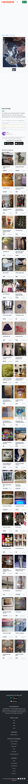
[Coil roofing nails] (20, 222)
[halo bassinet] (7, 264)
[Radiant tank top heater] (7, 158)
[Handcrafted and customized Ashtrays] (20, 413)
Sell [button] (25, 2)
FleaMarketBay (14, 778)
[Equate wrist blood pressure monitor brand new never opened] (7, 222)
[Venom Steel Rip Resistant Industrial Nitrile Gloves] (20, 201)
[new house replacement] (20, 476)
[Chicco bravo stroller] (7, 307)
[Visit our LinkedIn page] (24, 778)
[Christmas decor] (7, 179)
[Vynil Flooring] (20, 582)
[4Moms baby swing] (20, 264)
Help (14, 760)
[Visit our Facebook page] (22, 778)
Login (14, 725)
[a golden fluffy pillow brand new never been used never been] (7, 370)
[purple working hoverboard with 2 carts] (20, 285)
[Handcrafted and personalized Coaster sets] (7, 413)
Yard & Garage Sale (14, 754)
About (14, 723)
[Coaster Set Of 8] (20, 328)
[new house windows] (7, 497)
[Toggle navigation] (17, 2)
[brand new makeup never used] (20, 179)
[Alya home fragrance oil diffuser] (7, 201)
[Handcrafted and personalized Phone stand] (7, 391)
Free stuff (14, 751)
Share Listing (6, 123)
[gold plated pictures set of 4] (7, 603)
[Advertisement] (14, 19)
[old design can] (7, 243)
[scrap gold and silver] (20, 497)
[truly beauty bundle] (7, 540)
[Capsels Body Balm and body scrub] (20, 370)
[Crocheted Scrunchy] (20, 307)
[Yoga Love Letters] (7, 519)
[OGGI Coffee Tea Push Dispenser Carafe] (20, 561)
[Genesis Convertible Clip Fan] (20, 455)
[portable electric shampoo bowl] (20, 349)
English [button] (14, 780)
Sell (14, 720)
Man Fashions (14, 743)
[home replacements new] (7, 476)
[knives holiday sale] (20, 540)
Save (4, 128)
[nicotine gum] (20, 603)
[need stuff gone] (7, 285)
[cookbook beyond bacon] (7, 646)
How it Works (14, 763)
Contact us (14, 773)
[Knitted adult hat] (7, 328)
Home (3, 35)
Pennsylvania (9, 120)
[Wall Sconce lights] (7, 625)
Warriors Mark (14, 120)
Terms (14, 771)
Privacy (14, 768)
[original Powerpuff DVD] (20, 646)
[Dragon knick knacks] (20, 158)
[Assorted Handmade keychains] (7, 434)
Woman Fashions (14, 741)
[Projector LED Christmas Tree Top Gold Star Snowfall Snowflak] (7, 561)
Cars (14, 749)
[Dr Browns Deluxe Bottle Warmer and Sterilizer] (20, 434)
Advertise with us (14, 734)
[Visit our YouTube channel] (18, 778)
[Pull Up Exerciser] (7, 582)
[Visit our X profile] (20, 778)
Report (5, 125)
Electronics (14, 746)
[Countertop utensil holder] (20, 391)
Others (7, 35)
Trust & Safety (14, 765)
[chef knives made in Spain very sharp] (20, 243)
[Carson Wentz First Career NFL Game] (7, 455)
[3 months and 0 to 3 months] (7, 349)
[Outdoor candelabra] (20, 625)
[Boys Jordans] (20, 519)
